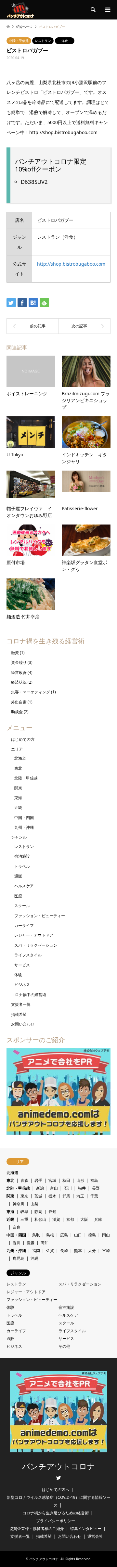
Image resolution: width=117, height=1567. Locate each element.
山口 (78, 1235)
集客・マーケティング (30, 692)
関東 (18, 788)
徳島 (92, 1235)
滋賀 (56, 1219)
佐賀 (50, 1250)
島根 (50, 1235)
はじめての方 (22, 739)
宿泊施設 (22, 856)
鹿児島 (18, 1258)
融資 (15, 652)
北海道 (20, 758)
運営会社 (95, 1536)
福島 (94, 1180)
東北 (18, 768)
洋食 (64, 40)
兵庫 (98, 1219)
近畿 (18, 807)
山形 (80, 1180)
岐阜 (24, 1211)
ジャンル (19, 837)
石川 (68, 1188)
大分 (92, 1250)
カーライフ (24, 925)
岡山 (106, 1235)
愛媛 (30, 1242)
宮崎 (106, 1250)
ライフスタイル (28, 955)
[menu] (107, 9)
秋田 (66, 1180)
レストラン (43, 40)
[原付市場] (32, 326)
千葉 (94, 1196)
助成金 (17, 711)
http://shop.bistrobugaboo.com (71, 264)
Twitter (58, 1477)
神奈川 (18, 1204)
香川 (16, 1242)
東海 (18, 798)
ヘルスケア (24, 886)
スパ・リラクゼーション (35, 945)
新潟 (40, 1188)
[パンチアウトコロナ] (20, 9)
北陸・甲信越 (19, 40)
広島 (64, 1235)
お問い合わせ (22, 1024)
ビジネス (22, 984)
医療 (18, 896)
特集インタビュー (85, 1528)
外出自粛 (19, 702)
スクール (22, 905)
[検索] (92, 9)
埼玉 (80, 1196)
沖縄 (34, 1258)
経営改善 (19, 672)
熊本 (78, 1250)
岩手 (38, 1180)
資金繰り (19, 662)
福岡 (36, 1250)
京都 (70, 1219)
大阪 (84, 1219)
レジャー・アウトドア (33, 935)
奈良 (16, 1227)
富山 (54, 1188)
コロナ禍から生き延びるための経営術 (55, 1513)
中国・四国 (24, 817)
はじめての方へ (55, 1489)
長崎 (64, 1250)
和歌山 (40, 1219)
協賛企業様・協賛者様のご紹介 (36, 1528)
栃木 (52, 1196)
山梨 (34, 1204)
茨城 (38, 1196)
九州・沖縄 (24, 827)
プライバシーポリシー (55, 1520)
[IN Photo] (84, 326)
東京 (24, 1196)
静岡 (38, 1211)
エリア (17, 749)
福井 (82, 1188)
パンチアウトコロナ (58, 1466)
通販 (18, 876)
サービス (22, 965)
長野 (96, 1188)
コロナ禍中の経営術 (28, 994)
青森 (24, 1180)
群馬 (66, 1196)
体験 (18, 975)
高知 (44, 1242)
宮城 (52, 1180)
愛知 (52, 1211)
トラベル (22, 866)
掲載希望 (19, 1014)
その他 (64, 1346)
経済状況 (19, 682)
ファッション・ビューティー (39, 915)
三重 (24, 1219)
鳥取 (36, 1235)
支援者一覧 (21, 1004)
